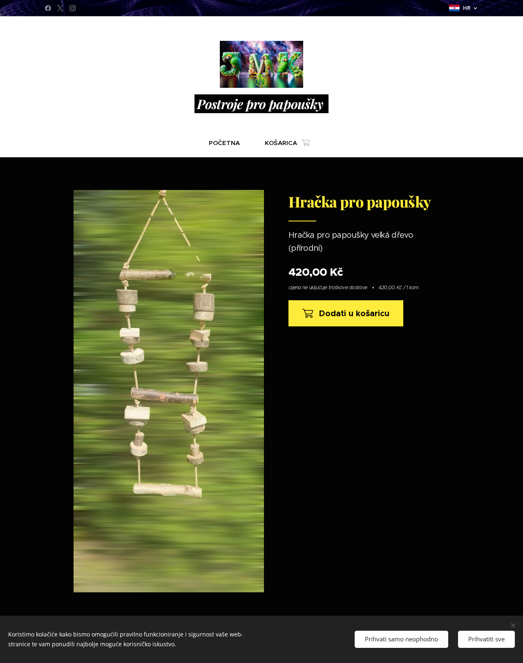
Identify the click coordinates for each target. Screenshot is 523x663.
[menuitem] (227, 143)
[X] (60, 8)
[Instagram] (72, 8)
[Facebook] (48, 8)
